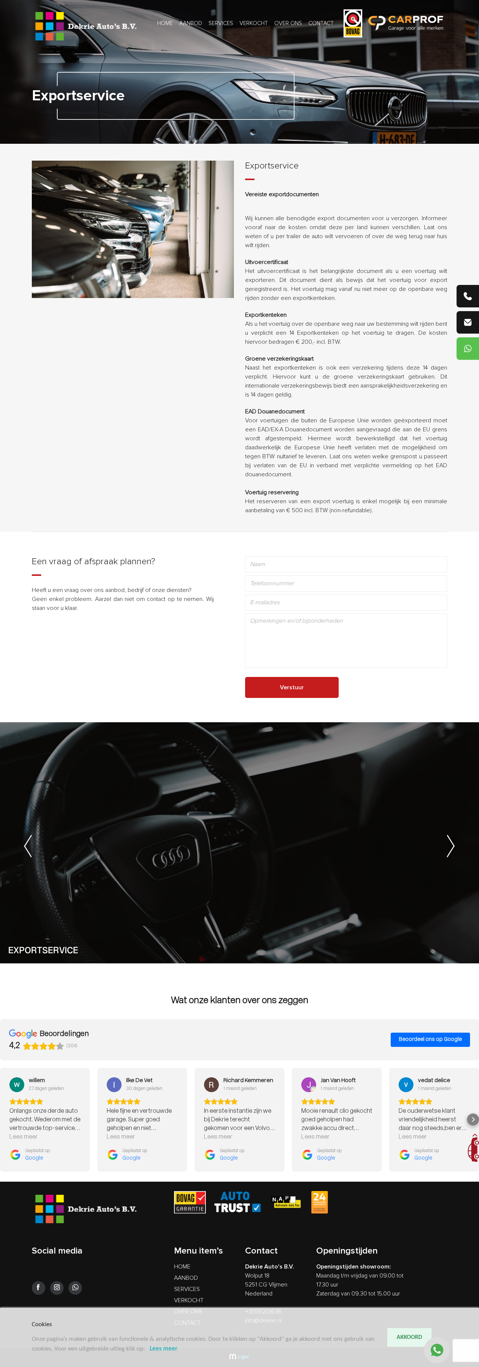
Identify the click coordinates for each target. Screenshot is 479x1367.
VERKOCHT (254, 23)
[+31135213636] (468, 296)
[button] (6, 1120)
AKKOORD (409, 1337)
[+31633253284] (468, 348)
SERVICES (220, 23)
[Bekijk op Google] (16, 1084)
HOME (165, 23)
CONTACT (321, 23)
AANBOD (190, 23)
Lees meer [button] (23, 1137)
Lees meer (163, 1349)
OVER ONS (288, 23)
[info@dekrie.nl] (468, 322)
